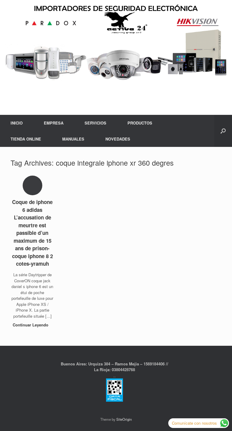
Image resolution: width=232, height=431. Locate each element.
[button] (223, 131)
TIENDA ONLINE (26, 139)
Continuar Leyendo (31, 325)
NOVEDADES (117, 139)
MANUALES (73, 139)
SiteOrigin (124, 419)
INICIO (17, 123)
